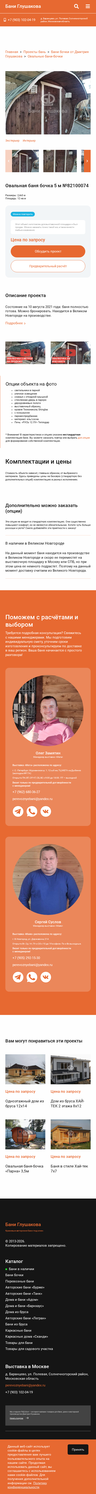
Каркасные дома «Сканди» (26, 1337)
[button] (87, 161)
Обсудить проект (48, 251)
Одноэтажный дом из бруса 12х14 (24, 1103)
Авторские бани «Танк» (23, 1294)
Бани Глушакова (23, 6)
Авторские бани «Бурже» (24, 1287)
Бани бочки (14, 1275)
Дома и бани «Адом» (21, 1300)
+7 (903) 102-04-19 (21, 20)
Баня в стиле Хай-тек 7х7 (69, 1168)
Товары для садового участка (29, 1349)
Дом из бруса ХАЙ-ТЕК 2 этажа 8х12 (67, 1103)
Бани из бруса (16, 1324)
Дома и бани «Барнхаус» (24, 1306)
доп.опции (84, 437)
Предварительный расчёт (48, 266)
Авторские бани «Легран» (25, 1318)
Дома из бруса (16, 1312)
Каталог (14, 1261)
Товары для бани (19, 1343)
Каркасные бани (18, 1330)
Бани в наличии (21, 1269)
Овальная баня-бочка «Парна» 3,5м (24, 1168)
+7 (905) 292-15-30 (26, 958)
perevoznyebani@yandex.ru (32, 799)
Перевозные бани (19, 1281)
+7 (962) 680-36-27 (26, 792)
